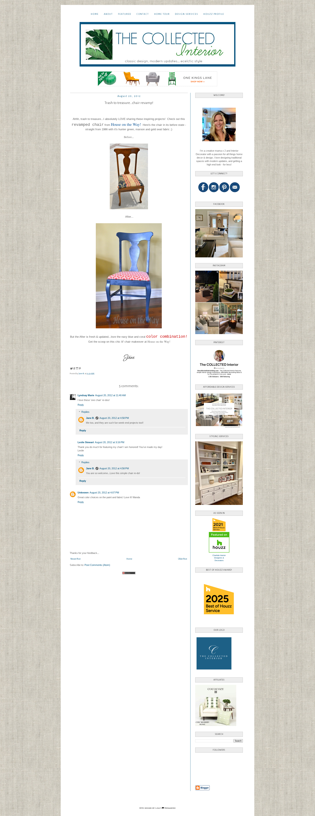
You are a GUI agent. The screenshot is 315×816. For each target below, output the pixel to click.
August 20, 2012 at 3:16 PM (109, 442)
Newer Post (76, 559)
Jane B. (90, 418)
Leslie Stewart (86, 442)
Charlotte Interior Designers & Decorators (219, 557)
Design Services (186, 14)
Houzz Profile (213, 14)
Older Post (182, 559)
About (108, 14)
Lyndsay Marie (86, 395)
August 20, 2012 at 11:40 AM (110, 395)
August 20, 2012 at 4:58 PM (114, 418)
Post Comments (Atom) (97, 565)
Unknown (83, 492)
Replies (85, 411)
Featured (124, 14)
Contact (142, 14)
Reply (81, 404)
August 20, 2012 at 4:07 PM (104, 492)
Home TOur (162, 14)
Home (95, 14)
